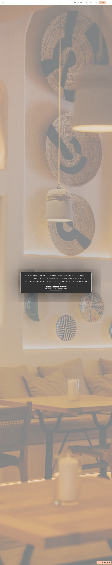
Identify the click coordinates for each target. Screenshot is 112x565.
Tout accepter (49, 286)
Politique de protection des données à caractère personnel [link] (56, 288)
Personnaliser (63, 286)
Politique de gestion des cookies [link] (56, 290)
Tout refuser (56, 286)
